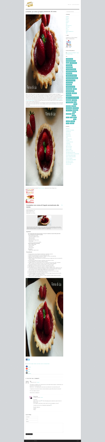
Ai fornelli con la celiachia (70, 130)
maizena (35, 363)
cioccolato (69, 65)
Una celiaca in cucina (69, 161)
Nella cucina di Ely (69, 146)
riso (71, 117)
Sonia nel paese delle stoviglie (71, 155)
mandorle (74, 100)
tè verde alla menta (46, 363)
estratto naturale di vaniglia (71, 71)
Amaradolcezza (68, 131)
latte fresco (69, 93)
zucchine (72, 123)
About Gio (69, 4)
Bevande (67, 18)
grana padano (70, 91)
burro (67, 62)
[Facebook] (27, 359)
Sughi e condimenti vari (69, 31)
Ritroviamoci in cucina (69, 150)
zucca (68, 123)
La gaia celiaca (68, 144)
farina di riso (70, 86)
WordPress (29, 373)
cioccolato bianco (69, 67)
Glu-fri (67, 137)
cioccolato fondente (71, 69)
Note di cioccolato (69, 147)
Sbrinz (75, 117)
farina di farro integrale (72, 78)
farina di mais (69, 82)
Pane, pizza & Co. (69, 25)
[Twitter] (29, 359)
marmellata (69, 102)
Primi (67, 28)
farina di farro (29, 363)
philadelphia (68, 113)
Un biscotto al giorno (69, 158)
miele (75, 104)
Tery (30, 381)
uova (75, 119)
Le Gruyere (69, 95)
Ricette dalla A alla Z (75, 4)
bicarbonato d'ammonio (71, 60)
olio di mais (38, 363)
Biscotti (67, 19)
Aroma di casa (68, 134)
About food (67, 128)
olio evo (42, 363)
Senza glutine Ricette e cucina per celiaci (72, 153)
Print (62, 205)
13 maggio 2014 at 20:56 (36, 397)
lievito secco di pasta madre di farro (72, 98)
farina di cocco (69, 73)
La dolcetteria (68, 143)
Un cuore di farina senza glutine (71, 159)
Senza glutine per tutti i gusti (70, 152)
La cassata (67, 140)
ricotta (68, 117)
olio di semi (75, 108)
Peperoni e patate (68, 149)
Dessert (67, 22)
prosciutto (74, 115)
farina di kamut (70, 80)
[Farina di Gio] (29, 6)
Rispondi (38, 382)
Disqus (29, 371)
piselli (73, 113)
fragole (32, 363)
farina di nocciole (69, 84)
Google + (29, 369)
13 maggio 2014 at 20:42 (33, 382)
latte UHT (74, 93)
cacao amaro (73, 62)
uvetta (68, 121)
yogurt (72, 121)
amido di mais (69, 58)
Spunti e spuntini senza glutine (71, 156)
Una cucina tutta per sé (69, 162)
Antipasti (67, 16)
